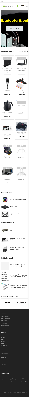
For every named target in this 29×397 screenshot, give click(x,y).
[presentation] (13, 43)
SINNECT (3, 343)
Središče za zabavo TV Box (11, 70)
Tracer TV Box (13, 206)
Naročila (3, 361)
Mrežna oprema (19, 68)
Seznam (3, 359)
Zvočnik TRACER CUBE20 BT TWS (18, 199)
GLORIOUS (3, 345)
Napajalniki (4, 178)
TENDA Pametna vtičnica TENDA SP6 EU (18, 239)
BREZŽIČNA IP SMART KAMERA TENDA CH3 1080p (17, 248)
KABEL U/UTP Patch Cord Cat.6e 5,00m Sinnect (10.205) (18, 265)
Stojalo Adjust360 (14, 214)
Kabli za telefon (19, 156)
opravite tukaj (24, 381)
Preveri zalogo (7, 59)
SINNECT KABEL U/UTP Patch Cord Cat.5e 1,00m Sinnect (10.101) (18, 275)
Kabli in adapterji (5, 68)
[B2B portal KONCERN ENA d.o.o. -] (7, 6)
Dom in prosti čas (6, 112)
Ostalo (21, 90)
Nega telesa (7, 90)
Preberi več (7, 72)
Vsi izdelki (3, 365)
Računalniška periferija (10, 156)
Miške (3, 156)
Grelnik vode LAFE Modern (10, 114)
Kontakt (3, 363)
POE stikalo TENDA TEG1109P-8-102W (18, 229)
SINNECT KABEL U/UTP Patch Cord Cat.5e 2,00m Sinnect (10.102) (18, 286)
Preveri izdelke (14, 28)
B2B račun (3, 357)
